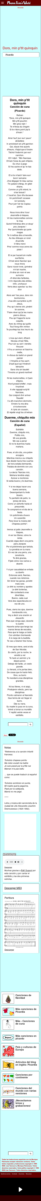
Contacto (14, 1174)
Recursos (29, 1174)
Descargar (8, 867)
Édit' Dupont (26, 870)
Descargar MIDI (13, 888)
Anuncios (21, 1174)
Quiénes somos (5, 1174)
